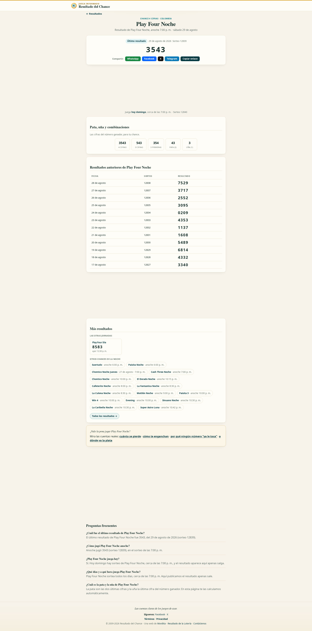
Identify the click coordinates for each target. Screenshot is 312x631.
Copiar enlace (190, 58)
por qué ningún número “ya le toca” (194, 436)
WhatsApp (133, 58)
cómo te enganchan (156, 436)
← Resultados (94, 13)
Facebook (149, 58)
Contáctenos (199, 623)
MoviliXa (161, 623)
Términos (149, 619)
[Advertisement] (156, 87)
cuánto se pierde (130, 436)
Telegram (172, 58)
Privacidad (162, 619)
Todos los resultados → (104, 416)
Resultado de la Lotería (179, 623)
